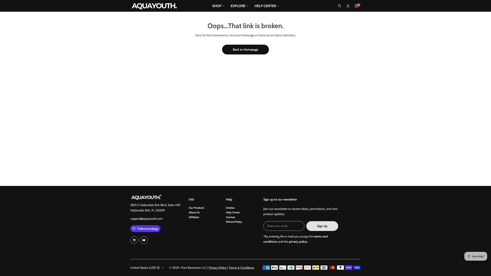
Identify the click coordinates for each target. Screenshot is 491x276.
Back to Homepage (245, 49)
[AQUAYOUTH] (154, 6)
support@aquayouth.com (146, 218)
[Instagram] (134, 240)
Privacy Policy (218, 267)
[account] (348, 6)
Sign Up (322, 226)
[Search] (339, 6)
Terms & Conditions (241, 267)
